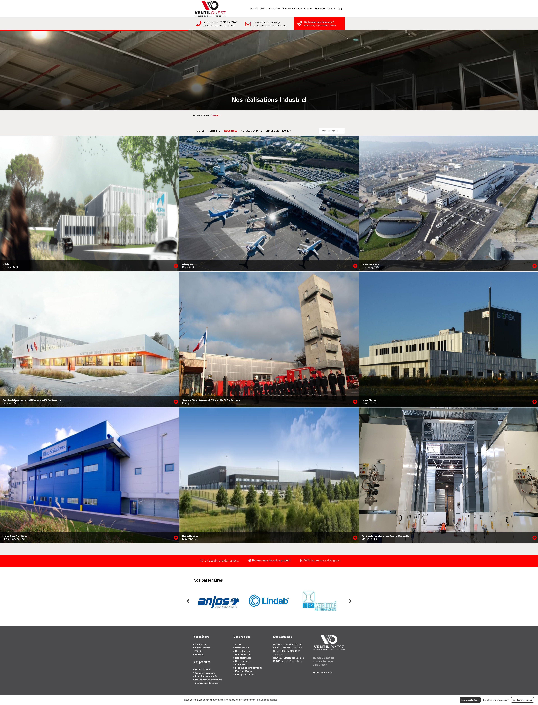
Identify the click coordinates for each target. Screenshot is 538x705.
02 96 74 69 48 (228, 22)
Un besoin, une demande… (221, 560)
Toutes (199, 131)
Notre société (242, 647)
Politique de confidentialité (248, 667)
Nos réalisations (324, 9)
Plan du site (241, 664)
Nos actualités (242, 651)
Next (350, 601)
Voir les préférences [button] (522, 700)
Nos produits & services (296, 9)
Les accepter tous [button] (470, 700)
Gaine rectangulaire (205, 672)
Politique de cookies (267, 700)
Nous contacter (243, 661)
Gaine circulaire (202, 669)
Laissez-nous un (270, 23)
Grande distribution (278, 131)
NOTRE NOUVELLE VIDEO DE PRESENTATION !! (287, 646)
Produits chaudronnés (206, 676)
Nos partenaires (243, 657)
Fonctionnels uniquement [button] (495, 700)
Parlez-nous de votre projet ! (271, 560)
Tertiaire (214, 131)
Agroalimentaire (251, 131)
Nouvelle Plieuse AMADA (285, 651)
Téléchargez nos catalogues (321, 560)
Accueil (254, 9)
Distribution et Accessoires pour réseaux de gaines (208, 681)
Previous (188, 601)
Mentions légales (243, 671)
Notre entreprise (270, 9)
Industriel (230, 131)
